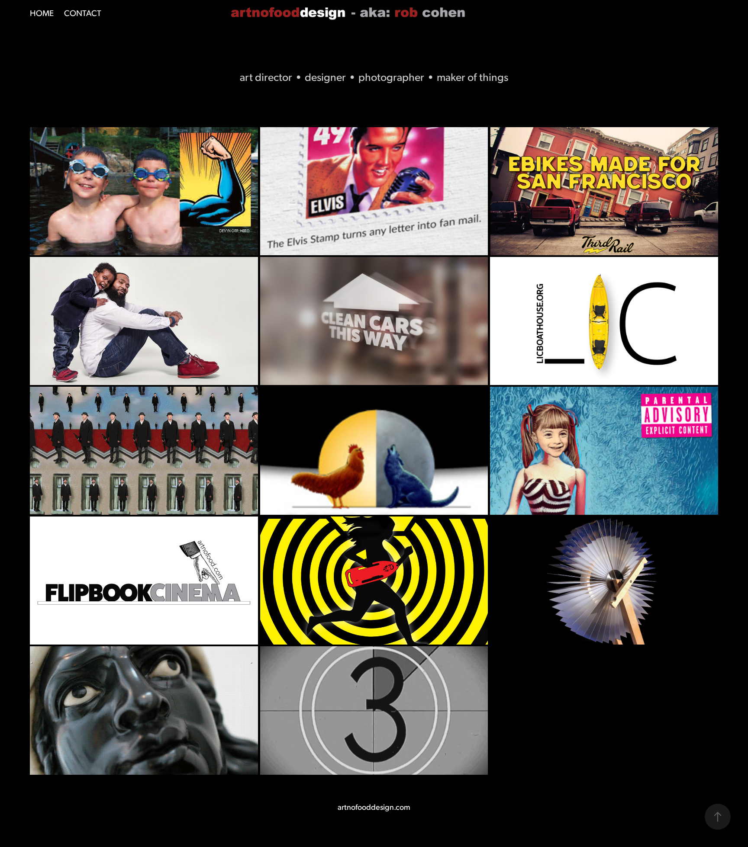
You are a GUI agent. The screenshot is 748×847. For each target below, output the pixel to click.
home (42, 12)
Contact (82, 12)
